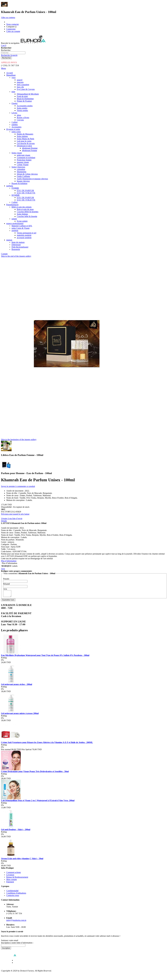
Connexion (10, 29)
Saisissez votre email (9, 940)
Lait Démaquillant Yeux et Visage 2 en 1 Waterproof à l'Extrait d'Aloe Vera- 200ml (37, 800)
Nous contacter (12, 24)
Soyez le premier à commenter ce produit (18, 486)
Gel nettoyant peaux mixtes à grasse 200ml (20, 713)
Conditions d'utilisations (16, 893)
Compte (4, 254)
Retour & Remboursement (17, 877)
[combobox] (13, 52)
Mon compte (11, 879)
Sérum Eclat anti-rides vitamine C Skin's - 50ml (22, 858)
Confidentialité (12, 891)
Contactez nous (12, 895)
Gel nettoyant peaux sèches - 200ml (16, 684)
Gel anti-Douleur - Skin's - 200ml (15, 829)
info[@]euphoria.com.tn (16, 920)
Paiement (10, 882)
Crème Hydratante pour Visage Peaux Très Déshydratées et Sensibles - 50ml (35, 771)
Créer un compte (13, 31)
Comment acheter (13, 872)
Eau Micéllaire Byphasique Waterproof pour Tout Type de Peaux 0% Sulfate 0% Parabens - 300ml (45, 655)
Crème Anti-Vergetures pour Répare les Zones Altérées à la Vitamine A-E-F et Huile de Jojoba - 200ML (47, 742)
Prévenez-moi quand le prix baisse (15, 514)
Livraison (10, 875)
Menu (3, 68)
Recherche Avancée (9, 55)
